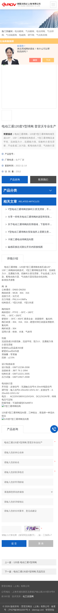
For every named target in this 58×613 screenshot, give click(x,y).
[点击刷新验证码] (32, 528)
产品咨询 (15, 179)
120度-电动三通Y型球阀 (25, 562)
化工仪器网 (28, 596)
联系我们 (43, 179)
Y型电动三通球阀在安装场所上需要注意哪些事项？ (30, 231)
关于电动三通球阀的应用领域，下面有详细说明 (30, 224)
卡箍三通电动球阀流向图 (20, 239)
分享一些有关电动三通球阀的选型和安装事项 (30, 216)
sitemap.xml (38, 610)
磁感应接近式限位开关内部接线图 (25, 247)
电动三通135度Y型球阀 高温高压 (29, 571)
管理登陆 (49, 610)
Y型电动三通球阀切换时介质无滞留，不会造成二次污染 (30, 209)
